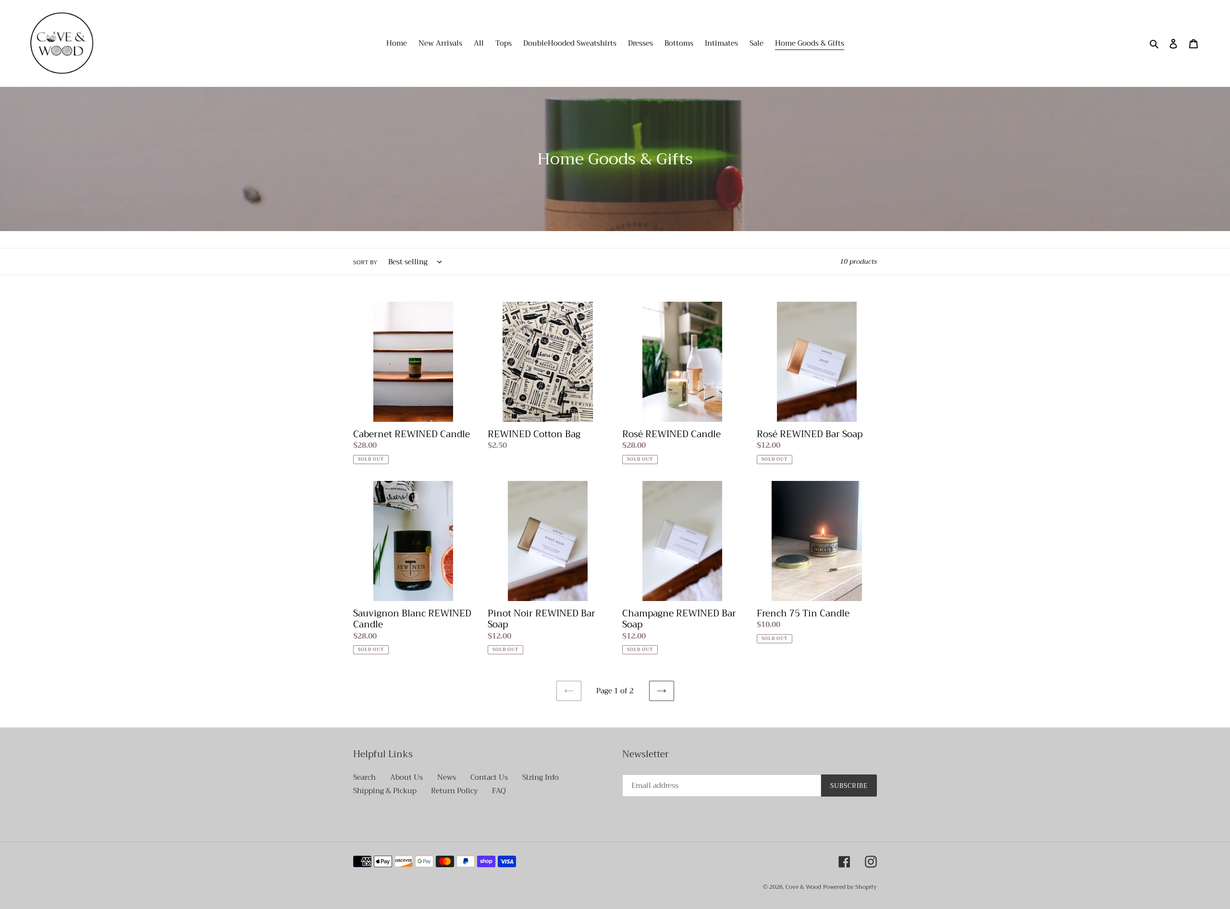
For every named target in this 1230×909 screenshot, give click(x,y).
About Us (406, 777)
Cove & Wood (803, 887)
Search (364, 777)
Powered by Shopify (850, 887)
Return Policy (454, 791)
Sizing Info (540, 777)
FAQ (499, 791)
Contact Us (489, 777)
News (446, 777)
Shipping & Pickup (385, 791)
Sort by (365, 262)
